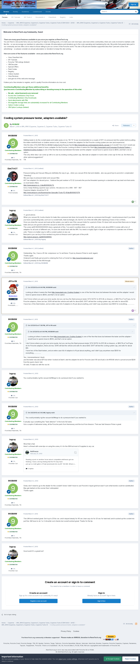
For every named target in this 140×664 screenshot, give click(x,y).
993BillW (12, 135)
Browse (6, 11)
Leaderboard (37, 11)
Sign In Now (101, 601)
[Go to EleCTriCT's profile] (13, 176)
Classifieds (52, 17)
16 (14, 157)
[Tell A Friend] (106, 4)
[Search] (136, 11)
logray (12, 210)
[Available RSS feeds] (136, 623)
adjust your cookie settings (68, 659)
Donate (48, 11)
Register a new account (38, 601)
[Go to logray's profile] (13, 218)
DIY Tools (27, 17)
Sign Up (133, 4)
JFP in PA (12, 281)
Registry (63, 17)
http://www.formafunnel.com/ (83, 258)
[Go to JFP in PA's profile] (13, 289)
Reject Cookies (130, 659)
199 (13, 190)
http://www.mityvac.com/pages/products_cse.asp (92, 145)
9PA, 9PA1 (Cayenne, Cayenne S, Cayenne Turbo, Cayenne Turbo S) (47, 126)
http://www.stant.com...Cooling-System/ (66, 292)
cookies (16, 659)
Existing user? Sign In (117, 4)
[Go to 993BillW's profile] (6, 125)
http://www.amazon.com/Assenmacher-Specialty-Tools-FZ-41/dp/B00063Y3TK (52, 192)
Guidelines (25, 11)
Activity (15, 11)
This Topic (127, 11)
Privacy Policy (66, 631)
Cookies (76, 631)
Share (116, 125)
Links (71, 17)
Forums (5, 17)
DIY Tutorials (15, 17)
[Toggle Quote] (27, 287)
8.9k (13, 303)
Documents (40, 17)
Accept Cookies (114, 659)
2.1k (13, 232)
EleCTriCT (13, 168)
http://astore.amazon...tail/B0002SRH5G (38, 237)
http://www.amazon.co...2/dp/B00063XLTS (39, 185)
